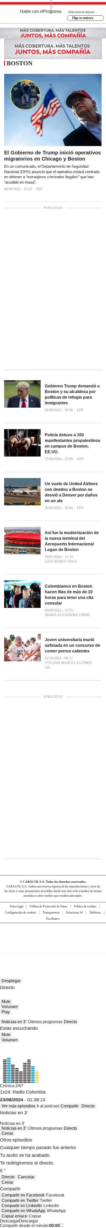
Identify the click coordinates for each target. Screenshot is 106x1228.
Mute (6, 1001)
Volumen (10, 1006)
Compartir (69, 1106)
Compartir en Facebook (23, 1195)
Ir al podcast (48, 1106)
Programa (52, 11)
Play (6, 1012)
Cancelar (26, 1177)
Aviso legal (16, 906)
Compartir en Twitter (20, 1200)
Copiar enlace (14, 1216)
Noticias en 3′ (14, 1022)
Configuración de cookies (20, 912)
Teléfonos (95, 912)
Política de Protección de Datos (48, 906)
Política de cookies (85, 906)
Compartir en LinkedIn (22, 1205)
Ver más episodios (18, 1106)
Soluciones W (74, 912)
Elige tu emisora (82, 18)
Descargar (9, 1221)
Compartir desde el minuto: (30, 1225)
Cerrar (7, 1133)
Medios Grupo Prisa (53, 947)
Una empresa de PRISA (53, 934)
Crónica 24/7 (11, 1086)
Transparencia (50, 912)
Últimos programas (45, 1022)
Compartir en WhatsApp (23, 1211)
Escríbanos (53, 918)
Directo (70, 1022)
